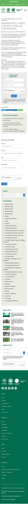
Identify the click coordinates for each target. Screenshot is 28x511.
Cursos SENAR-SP (10, 277)
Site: (2, 157)
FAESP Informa (9, 281)
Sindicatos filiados (5, 454)
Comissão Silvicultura (11, 274)
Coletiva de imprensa (10, 226)
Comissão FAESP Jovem (11, 251)
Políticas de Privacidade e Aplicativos (11, 496)
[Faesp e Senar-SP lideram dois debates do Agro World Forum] (6, 315)
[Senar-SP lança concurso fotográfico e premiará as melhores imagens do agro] (6, 328)
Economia (7, 279)
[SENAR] (8, 10)
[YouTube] (6, 388)
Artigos (7, 216)
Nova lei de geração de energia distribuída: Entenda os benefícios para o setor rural (13, 124)
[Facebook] (2, 388)
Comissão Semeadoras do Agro (13, 272)
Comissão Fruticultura (11, 254)
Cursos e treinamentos (6, 433)
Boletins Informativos (11, 218)
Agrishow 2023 (9, 204)
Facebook (9, 110)
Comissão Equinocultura (11, 249)
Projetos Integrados (10, 293)
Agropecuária (8, 214)
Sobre (2, 397)
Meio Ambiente (9, 289)
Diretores (3, 400)
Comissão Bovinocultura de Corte (14, 233)
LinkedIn (14, 110)
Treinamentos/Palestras (11, 301)
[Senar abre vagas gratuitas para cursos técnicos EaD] (6, 340)
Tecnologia (8, 298)
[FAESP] (3, 10)
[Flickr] (16, 388)
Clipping (7, 223)
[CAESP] (13, 10)
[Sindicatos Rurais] (19, 10)
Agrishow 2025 (9, 209)
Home (2, 18)
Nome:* (3, 143)
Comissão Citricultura (11, 244)
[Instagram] (9, 388)
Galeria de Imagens (10, 286)
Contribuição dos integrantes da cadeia (10, 469)
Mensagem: (4, 164)
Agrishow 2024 (9, 206)
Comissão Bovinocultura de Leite (14, 235)
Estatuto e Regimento (6, 472)
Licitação (3, 436)
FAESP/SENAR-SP (20, 32)
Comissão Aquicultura (11, 228)
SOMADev (12, 499)
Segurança (8, 296)
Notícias (7, 291)
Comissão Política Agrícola (12, 265)
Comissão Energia (10, 247)
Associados (4, 475)
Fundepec (7, 284)
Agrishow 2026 (9, 211)
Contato (3, 457)
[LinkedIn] (12, 388)
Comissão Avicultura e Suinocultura (14, 230)
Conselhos (3, 424)
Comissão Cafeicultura (11, 238)
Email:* (3, 150)
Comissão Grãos (9, 256)
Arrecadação (4, 430)
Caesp (6, 221)
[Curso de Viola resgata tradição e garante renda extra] (6, 334)
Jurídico (3, 409)
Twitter (3, 110)
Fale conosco (4, 412)
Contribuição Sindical (6, 406)
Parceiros (3, 451)
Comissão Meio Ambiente (12, 263)
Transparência (4, 403)
